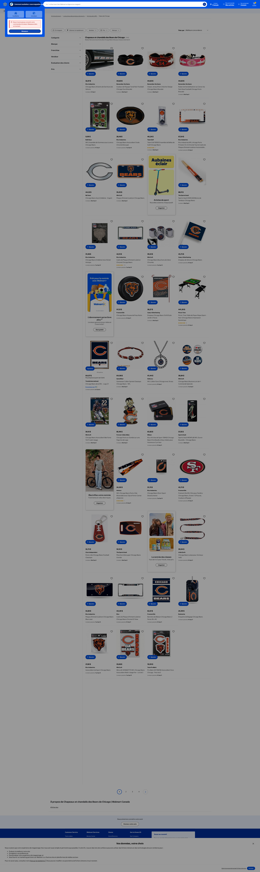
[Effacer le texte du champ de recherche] (199, 4)
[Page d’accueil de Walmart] (5, 4)
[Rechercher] (204, 4)
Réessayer (25, 31)
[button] (229, 4)
